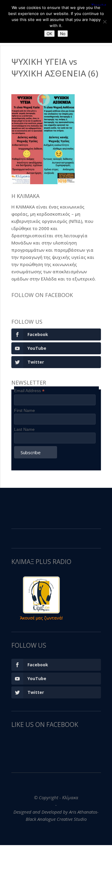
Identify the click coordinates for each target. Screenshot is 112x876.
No (62, 33)
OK (49, 33)
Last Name (24, 429)
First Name (24, 410)
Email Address (29, 391)
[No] (105, 22)
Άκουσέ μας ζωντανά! (41, 618)
